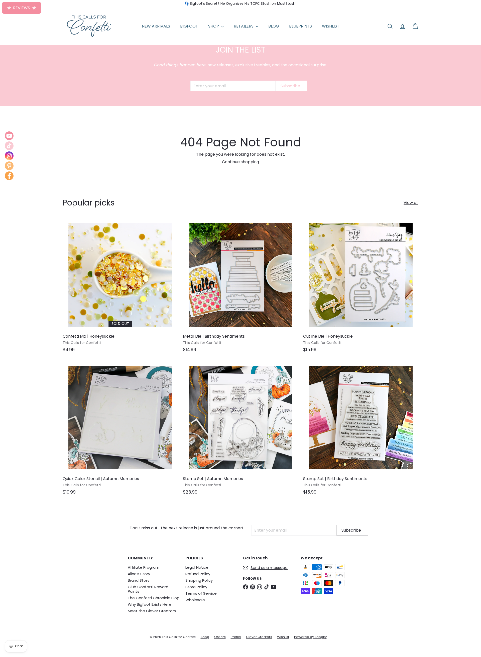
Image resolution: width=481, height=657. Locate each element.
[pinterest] (9, 165)
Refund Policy (197, 573)
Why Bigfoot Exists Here (149, 604)
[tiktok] (9, 145)
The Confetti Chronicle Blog (153, 597)
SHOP (214, 26)
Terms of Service (201, 593)
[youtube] (9, 135)
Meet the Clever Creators (152, 610)
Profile (236, 636)
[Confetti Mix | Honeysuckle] (120, 287)
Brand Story (138, 580)
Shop (205, 636)
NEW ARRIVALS (156, 26)
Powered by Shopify (310, 636)
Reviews (21, 8)
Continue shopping (240, 162)
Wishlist (283, 636)
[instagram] (9, 155)
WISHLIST (330, 26)
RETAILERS (244, 26)
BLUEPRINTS (300, 26)
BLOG (273, 26)
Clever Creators (259, 636)
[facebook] (9, 175)
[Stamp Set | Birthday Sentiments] (360, 430)
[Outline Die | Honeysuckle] (360, 287)
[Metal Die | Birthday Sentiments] (240, 287)
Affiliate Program (143, 567)
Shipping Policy (199, 580)
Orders (220, 636)
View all (411, 202)
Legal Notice (196, 567)
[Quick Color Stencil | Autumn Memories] (120, 430)
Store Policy (196, 586)
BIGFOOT (189, 26)
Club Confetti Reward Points (148, 589)
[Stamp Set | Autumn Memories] (240, 430)
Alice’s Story (139, 573)
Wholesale (195, 599)
